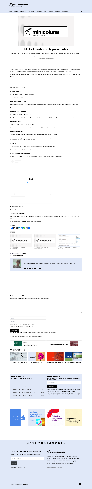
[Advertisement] (60, 4)
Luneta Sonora (65, 11)
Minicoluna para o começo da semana (17, 247)
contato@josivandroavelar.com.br (54, 467)
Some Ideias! (23, 11)
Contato (51, 11)
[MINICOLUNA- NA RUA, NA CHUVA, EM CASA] (69, 240)
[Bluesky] (35, 268)
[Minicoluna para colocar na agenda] (45, 240)
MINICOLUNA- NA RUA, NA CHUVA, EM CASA (67, 247)
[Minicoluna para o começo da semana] (21, 240)
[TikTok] (40, 268)
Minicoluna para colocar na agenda (41, 247)
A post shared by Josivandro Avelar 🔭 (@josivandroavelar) (31, 200)
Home (10, 11)
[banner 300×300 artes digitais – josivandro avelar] (36, 417)
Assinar (14, 463)
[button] (26, 11)
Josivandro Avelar (40, 56)
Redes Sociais (51, 58)
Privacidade (31, 11)
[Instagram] (25, 268)
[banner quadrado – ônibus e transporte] (55, 417)
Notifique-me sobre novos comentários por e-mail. (22, 324)
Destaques (40, 58)
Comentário (13, 300)
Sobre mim (16, 11)
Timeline (45, 11)
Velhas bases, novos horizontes (73, 362)
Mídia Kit (39, 11)
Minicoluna (45, 58)
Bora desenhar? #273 (36, 362)
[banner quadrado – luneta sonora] (73, 417)
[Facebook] (27, 268)
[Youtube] (37, 268)
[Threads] (32, 268)
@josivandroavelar (19, 209)
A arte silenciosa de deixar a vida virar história (19, 363)
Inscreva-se (51, 386)
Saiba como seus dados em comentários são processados (43, 332)
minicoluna (15, 255)
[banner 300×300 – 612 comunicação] (18, 417)
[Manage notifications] (90, 487)
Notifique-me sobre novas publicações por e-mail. (22, 326)
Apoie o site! (57, 11)
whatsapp (20, 255)
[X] (30, 268)
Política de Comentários (33, 336)
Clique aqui (31, 94)
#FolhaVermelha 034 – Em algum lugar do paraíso (55, 363)
